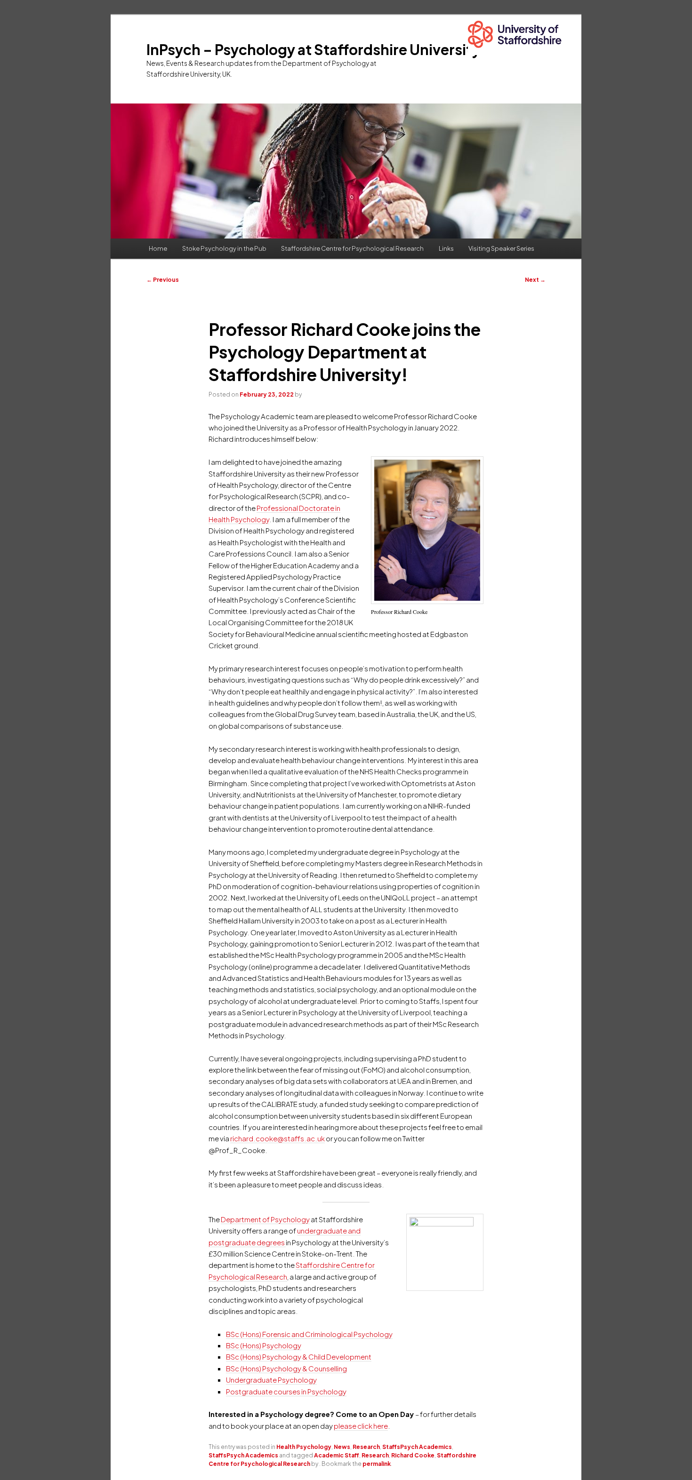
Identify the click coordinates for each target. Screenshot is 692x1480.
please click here (361, 1425)
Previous (162, 279)
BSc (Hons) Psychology (263, 1345)
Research (366, 1446)
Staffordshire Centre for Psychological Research (352, 248)
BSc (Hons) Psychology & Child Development (298, 1356)
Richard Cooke (413, 1455)
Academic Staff (336, 1455)
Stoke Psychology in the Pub (224, 248)
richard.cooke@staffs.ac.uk (277, 1138)
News (342, 1446)
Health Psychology (303, 1446)
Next (535, 279)
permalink (376, 1463)
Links (446, 248)
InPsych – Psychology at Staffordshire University (313, 49)
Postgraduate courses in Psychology (286, 1391)
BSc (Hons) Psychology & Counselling (286, 1368)
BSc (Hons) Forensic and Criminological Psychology (309, 1333)
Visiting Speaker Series (501, 248)
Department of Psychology (265, 1219)
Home (158, 248)
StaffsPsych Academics (417, 1446)
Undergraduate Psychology (271, 1379)
